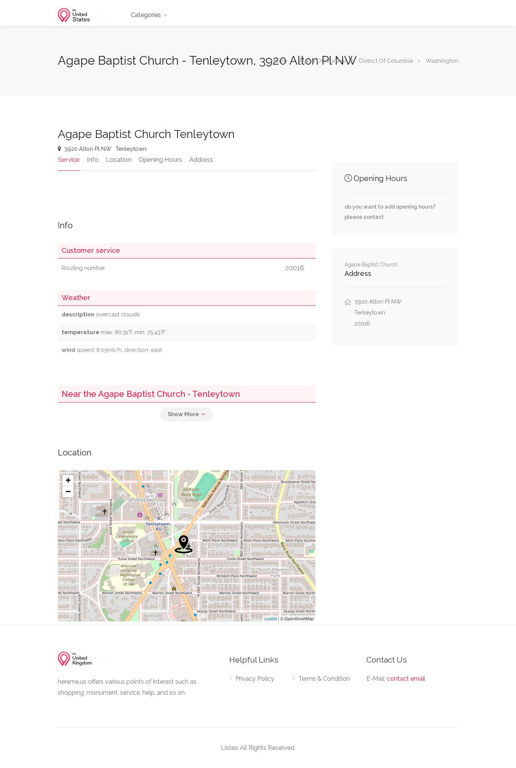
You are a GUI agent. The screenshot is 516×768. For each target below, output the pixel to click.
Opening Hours (160, 159)
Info (93, 159)
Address (201, 159)
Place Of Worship (323, 60)
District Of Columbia (386, 60)
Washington (442, 60)
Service (69, 159)
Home (279, 60)
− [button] (68, 491)
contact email (406, 678)
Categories (146, 15)
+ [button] (68, 480)
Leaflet (270, 618)
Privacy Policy (254, 678)
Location (118, 159)
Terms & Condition (324, 678)
